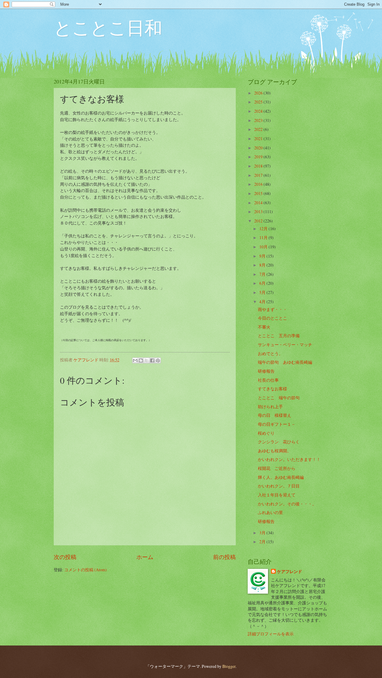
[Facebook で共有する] (152, 360)
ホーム (144, 557)
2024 (259, 111)
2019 (259, 157)
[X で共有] (147, 360)
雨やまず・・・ (272, 309)
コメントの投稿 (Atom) (85, 569)
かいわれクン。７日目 (279, 486)
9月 (263, 256)
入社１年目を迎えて (276, 495)
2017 (259, 175)
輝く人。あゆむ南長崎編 (281, 477)
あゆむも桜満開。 (274, 450)
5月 (263, 292)
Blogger (228, 666)
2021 (259, 138)
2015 (259, 193)
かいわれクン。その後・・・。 (287, 504)
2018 (259, 166)
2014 (259, 202)
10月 (264, 247)
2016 (259, 184)
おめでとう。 (270, 353)
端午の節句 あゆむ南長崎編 (285, 362)
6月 (263, 283)
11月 (264, 237)
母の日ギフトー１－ (276, 424)
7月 (263, 274)
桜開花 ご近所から (276, 468)
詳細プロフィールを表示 (271, 634)
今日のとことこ (272, 318)
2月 (263, 541)
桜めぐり (266, 433)
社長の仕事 (268, 380)
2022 (259, 129)
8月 (263, 265)
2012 (259, 221)
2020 (259, 148)
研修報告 (266, 371)
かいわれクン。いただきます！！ (289, 459)
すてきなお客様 (272, 388)
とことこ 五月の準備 (279, 335)
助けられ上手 (270, 406)
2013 (259, 211)
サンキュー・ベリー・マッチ (285, 344)
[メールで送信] (135, 360)
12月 (264, 228)
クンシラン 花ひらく (279, 442)
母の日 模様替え (274, 415)
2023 (259, 120)
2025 (259, 102)
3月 (263, 532)
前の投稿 (224, 557)
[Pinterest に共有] (158, 360)
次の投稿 (65, 557)
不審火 (264, 327)
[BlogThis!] (141, 360)
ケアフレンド (289, 572)
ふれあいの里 (270, 512)
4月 (263, 301)
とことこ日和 (108, 27)
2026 (259, 93)
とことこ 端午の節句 (279, 397)
